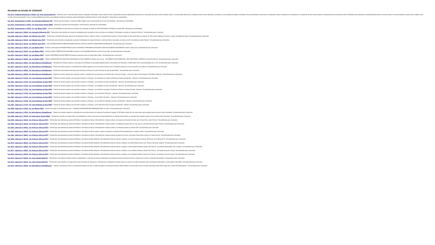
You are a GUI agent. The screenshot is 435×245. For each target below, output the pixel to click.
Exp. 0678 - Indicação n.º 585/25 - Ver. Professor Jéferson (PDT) (28, 146)
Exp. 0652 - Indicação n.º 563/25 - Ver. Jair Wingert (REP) (26, 51)
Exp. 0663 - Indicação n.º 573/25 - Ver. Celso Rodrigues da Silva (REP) (30, 89)
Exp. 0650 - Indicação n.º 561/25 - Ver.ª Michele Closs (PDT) (26, 44)
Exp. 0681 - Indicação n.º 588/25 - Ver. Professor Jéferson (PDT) (28, 135)
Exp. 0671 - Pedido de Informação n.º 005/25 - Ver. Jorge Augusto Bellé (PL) (32, 14)
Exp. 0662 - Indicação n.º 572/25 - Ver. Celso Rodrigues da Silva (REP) (30, 86)
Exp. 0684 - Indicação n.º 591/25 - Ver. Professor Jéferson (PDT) (28, 124)
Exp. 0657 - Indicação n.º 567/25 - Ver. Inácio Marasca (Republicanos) (30, 66)
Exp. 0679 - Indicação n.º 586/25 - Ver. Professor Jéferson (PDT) (28, 143)
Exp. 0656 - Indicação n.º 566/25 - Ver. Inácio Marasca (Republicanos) (30, 63)
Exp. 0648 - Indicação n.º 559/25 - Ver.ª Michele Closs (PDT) (26, 36)
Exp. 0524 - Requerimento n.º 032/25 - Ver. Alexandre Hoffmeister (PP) (30, 21)
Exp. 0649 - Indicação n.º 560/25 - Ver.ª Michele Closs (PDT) (26, 40)
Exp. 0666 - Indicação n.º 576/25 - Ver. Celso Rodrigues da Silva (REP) (30, 101)
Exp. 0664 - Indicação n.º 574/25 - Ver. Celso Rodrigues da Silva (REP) (30, 93)
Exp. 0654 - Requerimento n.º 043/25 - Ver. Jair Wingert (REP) (27, 28)
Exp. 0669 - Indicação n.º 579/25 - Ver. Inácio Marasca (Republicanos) (30, 112)
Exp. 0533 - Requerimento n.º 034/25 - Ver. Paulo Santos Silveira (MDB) (30, 25)
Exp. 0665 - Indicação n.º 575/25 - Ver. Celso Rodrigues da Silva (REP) (30, 97)
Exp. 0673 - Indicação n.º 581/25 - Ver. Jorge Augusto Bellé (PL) (28, 162)
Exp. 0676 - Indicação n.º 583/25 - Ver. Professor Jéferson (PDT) (28, 154)
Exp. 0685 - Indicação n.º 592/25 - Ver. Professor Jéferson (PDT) (28, 120)
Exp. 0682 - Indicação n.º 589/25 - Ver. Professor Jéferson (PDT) (28, 131)
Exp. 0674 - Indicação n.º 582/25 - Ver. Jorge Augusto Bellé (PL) (28, 158)
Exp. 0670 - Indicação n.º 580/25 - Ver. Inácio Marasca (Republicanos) (30, 166)
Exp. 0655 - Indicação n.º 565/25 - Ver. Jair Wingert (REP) (26, 59)
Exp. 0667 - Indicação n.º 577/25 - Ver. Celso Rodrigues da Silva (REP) (30, 105)
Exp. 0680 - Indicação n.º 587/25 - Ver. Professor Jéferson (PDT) (28, 139)
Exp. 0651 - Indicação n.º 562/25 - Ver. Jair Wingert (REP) (26, 47)
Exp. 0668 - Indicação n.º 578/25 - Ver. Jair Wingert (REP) (26, 108)
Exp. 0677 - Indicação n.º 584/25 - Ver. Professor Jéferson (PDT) (28, 150)
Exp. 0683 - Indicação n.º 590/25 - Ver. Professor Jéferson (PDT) (28, 127)
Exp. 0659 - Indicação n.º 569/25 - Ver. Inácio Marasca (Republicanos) (30, 74)
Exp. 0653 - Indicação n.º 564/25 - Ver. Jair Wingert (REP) (26, 55)
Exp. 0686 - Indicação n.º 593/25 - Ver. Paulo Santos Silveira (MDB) (29, 116)
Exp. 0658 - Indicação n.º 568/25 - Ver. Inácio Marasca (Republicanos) (30, 70)
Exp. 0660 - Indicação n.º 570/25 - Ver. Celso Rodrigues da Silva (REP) (30, 78)
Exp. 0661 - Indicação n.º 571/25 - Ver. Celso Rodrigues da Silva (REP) (30, 82)
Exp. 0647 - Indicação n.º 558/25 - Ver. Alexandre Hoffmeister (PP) (29, 32)
